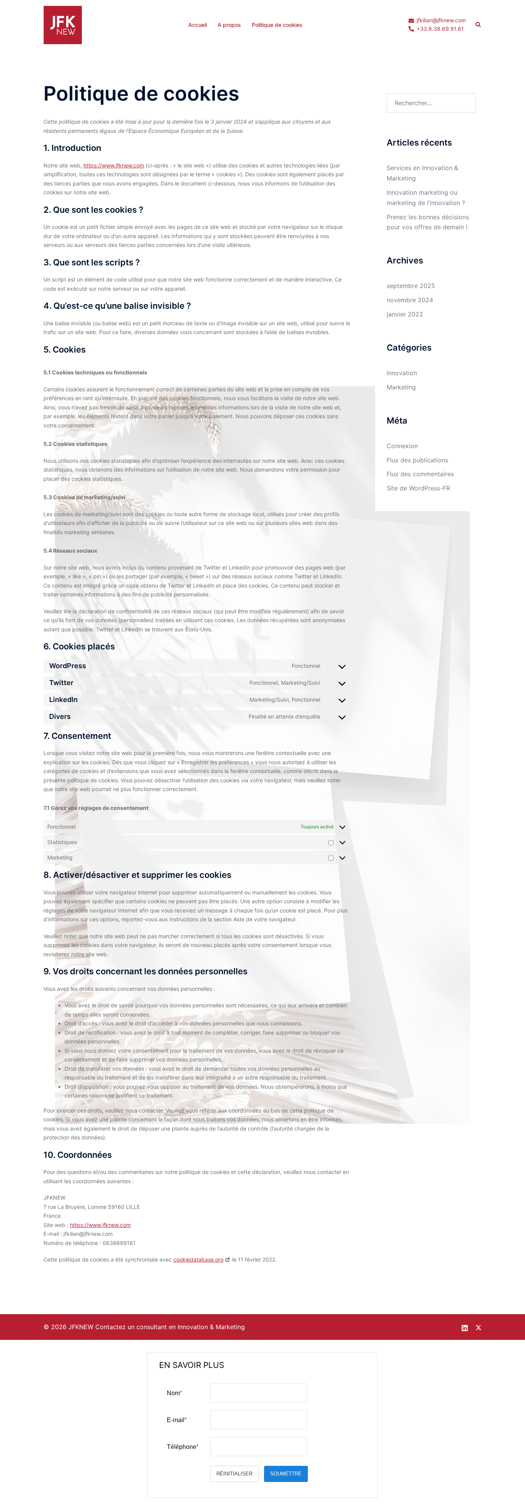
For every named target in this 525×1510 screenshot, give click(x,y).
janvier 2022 (405, 314)
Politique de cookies (277, 25)
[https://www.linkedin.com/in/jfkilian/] (465, 1327)
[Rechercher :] (431, 103)
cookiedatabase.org (198, 1259)
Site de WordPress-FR (418, 488)
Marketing (401, 387)
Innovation (402, 373)
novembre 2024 (410, 300)
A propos (229, 25)
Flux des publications (417, 460)
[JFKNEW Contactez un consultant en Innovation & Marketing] (62, 24)
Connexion (402, 446)
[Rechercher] (478, 25)
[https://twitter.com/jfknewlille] (478, 1327)
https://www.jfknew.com (113, 165)
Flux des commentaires (420, 474)
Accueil (197, 25)
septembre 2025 (411, 286)
